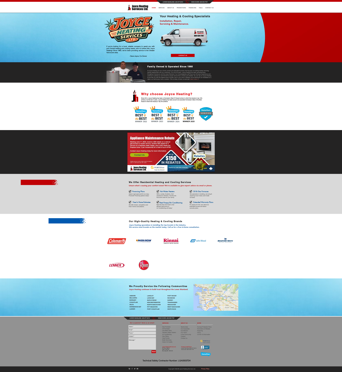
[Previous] (130, 152)
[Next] (212, 152)
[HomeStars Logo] (129, 369)
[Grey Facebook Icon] (132, 369)
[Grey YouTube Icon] (137, 369)
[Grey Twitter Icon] (135, 369)
